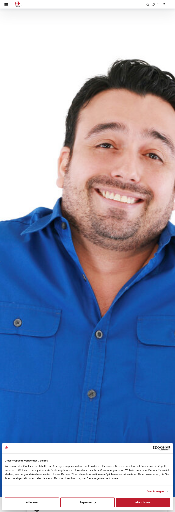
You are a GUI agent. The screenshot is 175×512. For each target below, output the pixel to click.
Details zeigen (155, 491)
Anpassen (85, 502)
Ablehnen (32, 502)
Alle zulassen (143, 502)
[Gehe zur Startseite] (18, 4)
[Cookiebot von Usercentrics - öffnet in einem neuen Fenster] (155, 448)
